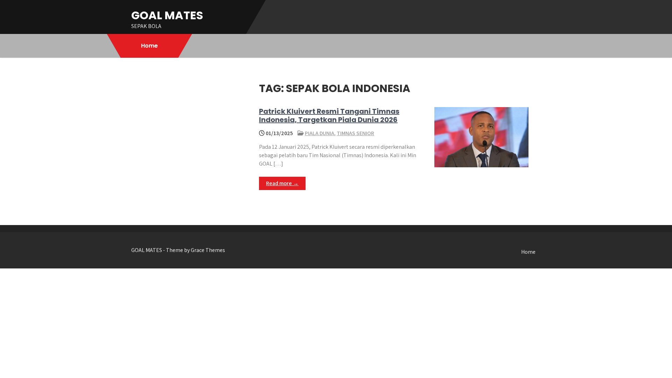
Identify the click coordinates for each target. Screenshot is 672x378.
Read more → (282, 183)
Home (149, 46)
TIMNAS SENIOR (355, 133)
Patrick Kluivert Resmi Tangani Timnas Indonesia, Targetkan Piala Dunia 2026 (329, 115)
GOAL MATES (167, 15)
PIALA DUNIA (319, 133)
